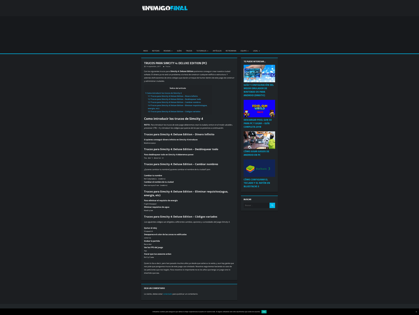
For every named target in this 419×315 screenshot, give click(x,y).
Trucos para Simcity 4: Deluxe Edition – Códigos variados (174, 111)
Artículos (217, 50)
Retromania (231, 50)
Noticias (155, 50)
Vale (264, 311)
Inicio (145, 50)
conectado (167, 294)
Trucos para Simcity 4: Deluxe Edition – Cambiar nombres (174, 102)
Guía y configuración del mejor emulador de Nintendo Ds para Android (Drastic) (259, 90)
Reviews (167, 50)
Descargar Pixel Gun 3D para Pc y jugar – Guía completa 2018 (258, 123)
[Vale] (416, 312)
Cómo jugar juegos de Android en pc (256, 153)
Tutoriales (201, 50)
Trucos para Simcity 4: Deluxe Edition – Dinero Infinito (173, 96)
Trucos (189, 50)
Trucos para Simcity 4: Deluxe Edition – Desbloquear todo (174, 99)
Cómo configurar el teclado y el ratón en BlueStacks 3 (257, 183)
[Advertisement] (209, 31)
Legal (255, 50)
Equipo (244, 50)
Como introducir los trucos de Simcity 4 (163, 93)
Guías (179, 50)
